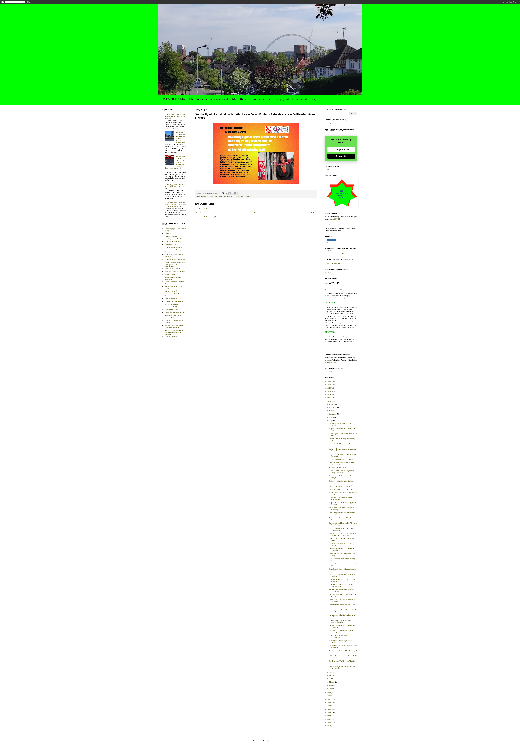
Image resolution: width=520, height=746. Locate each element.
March (331, 682)
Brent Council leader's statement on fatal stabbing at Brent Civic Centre (175, 186)
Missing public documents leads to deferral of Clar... (343, 493)
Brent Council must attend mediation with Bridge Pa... (342, 555)
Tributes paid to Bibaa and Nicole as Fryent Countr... (343, 652)
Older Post (312, 213)
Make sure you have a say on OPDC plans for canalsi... (342, 455)
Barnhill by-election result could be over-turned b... (342, 539)
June (331, 672)
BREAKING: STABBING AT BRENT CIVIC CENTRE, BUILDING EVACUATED (181, 137)
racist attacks (235, 196)
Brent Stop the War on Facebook (175, 259)
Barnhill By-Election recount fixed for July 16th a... (342, 565)
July (330, 420)
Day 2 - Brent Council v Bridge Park (341, 489)
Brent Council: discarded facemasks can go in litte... (343, 570)
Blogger (268, 741)
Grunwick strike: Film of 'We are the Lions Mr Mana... (342, 595)
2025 (329, 384)
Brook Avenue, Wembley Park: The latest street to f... (342, 662)
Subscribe (341, 156)
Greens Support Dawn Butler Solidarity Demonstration (342, 463)
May (331, 675)
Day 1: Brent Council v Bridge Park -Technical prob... (341, 498)
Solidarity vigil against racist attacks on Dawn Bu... (341, 482)
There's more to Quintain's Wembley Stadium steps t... (340, 519)
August (331, 417)
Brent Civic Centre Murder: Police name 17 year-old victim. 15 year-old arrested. (175, 116)
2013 (329, 712)
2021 (329, 398)
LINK (327, 170)
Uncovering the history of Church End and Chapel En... (342, 514)
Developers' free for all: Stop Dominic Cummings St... (341, 631)
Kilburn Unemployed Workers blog (174, 282)
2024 (329, 388)
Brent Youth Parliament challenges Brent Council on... (342, 606)
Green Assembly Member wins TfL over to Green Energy (343, 524)
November (333, 407)
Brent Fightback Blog (171, 236)
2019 (329, 692)
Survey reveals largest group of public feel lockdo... (342, 575)
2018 (329, 696)
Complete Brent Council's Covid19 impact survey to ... (342, 580)
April (331, 678)
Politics (327, 243)
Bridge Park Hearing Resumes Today (341, 459)
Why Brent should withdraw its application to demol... (343, 503)
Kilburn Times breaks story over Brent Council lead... (341, 590)
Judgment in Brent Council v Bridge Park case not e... (342, 429)
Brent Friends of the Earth (173, 241)
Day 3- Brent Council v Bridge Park (340, 486)
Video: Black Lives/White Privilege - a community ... (341, 509)
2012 (329, 716)
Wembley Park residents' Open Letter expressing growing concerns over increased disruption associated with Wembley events (176, 163)
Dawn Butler (226, 196)
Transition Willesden (171, 318)
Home (256, 213)
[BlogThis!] (229, 193)
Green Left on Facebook (172, 268)
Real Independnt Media (172, 307)
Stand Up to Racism (245, 196)
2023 (329, 391)
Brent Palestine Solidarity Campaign (173, 251)
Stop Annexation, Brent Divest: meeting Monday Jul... (342, 560)
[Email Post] (223, 193)
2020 (329, 401)
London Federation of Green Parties (174, 287)
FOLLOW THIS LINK (332, 263)
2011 (329, 719)
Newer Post (199, 213)
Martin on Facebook (171, 298)
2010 (329, 722)
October (332, 411)
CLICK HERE (329, 123)
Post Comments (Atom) (211, 217)
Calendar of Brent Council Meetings (336, 254)
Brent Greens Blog (171, 244)
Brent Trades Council (216, 196)
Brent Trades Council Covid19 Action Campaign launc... (341, 585)
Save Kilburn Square (171, 309)
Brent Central (205, 196)
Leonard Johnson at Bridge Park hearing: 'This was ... (342, 440)
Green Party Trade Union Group (175, 271)
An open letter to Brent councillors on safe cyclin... (342, 616)
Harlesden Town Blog (172, 274)
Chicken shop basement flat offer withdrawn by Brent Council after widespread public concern (175, 204)
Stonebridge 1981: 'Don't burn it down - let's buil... (343, 435)
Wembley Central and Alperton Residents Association (174, 326)
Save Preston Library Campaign (175, 312)
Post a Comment (203, 208)
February (332, 685)
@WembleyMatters (331, 362)
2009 (329, 725)
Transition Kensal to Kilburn (174, 315)
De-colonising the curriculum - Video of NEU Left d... (342, 667)
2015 (329, 706)
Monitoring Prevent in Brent (174, 301)
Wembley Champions (171, 337)
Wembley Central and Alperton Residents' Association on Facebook (174, 332)
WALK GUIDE (335, 219)
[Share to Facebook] (235, 193)
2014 (329, 709)
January (332, 688)
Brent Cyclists (169, 233)
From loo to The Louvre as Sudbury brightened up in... (340, 621)
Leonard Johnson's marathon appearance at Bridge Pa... (342, 450)
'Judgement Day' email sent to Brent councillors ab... (340, 544)
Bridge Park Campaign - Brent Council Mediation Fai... (341, 529)
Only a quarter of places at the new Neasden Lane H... (343, 611)
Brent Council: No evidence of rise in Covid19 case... (341, 636)
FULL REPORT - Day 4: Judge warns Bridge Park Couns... (341, 471)
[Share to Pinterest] (237, 193)
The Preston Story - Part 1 (337, 467)
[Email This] (227, 193)
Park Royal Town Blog (172, 304)
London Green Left (171, 291)
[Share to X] (232, 193)
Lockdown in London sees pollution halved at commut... (343, 647)
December (332, 404)
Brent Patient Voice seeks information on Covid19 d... (342, 601)
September (333, 414)
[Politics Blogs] (330, 240)
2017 (329, 699)
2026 (329, 381)
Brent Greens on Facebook (173, 247)
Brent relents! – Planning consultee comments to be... (340, 445)
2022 (329, 394)
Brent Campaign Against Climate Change (175, 229)
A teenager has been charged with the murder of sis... (341, 641)
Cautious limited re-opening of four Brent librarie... (342, 424)
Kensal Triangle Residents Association (173, 278)
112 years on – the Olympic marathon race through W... (342, 477)
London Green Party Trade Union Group (175, 295)
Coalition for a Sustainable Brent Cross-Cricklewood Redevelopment (175, 264)
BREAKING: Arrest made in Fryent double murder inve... (343, 657)
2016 (329, 702)
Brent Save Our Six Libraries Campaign (174, 255)
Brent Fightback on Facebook (174, 239)
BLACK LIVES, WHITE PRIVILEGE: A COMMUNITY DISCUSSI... (342, 534)
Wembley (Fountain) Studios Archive (174, 321)
